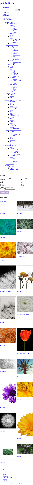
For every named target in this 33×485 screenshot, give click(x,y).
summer (15, 161)
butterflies (15, 50)
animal (14, 42)
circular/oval (16, 108)
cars (14, 81)
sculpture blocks (14, 169)
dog (14, 52)
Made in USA (6, 18)
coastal (11, 94)
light (14, 28)
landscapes (12, 155)
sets (14, 63)
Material (2, 188)
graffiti (11, 91)
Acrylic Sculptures (11, 166)
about (4, 474)
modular (12, 104)
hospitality (12, 121)
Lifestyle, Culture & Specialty (13, 130)
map (14, 90)
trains (14, 83)
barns (14, 70)
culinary (12, 131)
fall (13, 162)
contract (12, 117)
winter (14, 158)
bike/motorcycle (17, 80)
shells (11, 97)
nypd (11, 144)
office (11, 118)
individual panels (17, 62)
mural (11, 38)
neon (14, 86)
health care (12, 120)
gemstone (12, 35)
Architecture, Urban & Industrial (14, 64)
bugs (14, 49)
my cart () (6, 7)
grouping (12, 106)
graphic (11, 36)
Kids (7, 165)
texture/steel (16, 73)
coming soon (16, 128)
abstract (11, 25)
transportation (13, 77)
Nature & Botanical (11, 145)
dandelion (15, 152)
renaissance (12, 140)
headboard (12, 101)
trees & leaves (16, 154)
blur (14, 26)
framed (11, 114)
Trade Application (7, 19)
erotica (11, 132)
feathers (15, 53)
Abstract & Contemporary (13, 23)
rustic (11, 69)
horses (11, 60)
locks (14, 72)
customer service (7, 477)
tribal (11, 141)
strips (11, 111)
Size (2, 187)
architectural (13, 66)
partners (5, 16)
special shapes (13, 107)
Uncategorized (10, 164)
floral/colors (16, 151)
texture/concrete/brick (18, 74)
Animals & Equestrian (12, 45)
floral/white (16, 149)
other (11, 113)
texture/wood (16, 76)
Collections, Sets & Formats (13, 100)
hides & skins (16, 55)
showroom (6, 15)
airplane (15, 79)
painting (15, 29)
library (11, 67)
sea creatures (16, 59)
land (14, 56)
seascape (12, 96)
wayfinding (12, 124)
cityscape (15, 87)
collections (6, 12)
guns (11, 137)
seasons (11, 157)
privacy (5, 480)
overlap (11, 110)
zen (10, 43)
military (11, 138)
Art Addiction (7, 3)
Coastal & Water (10, 93)
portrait (14, 57)
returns (5, 479)
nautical (12, 98)
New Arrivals (9, 22)
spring (14, 159)
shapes (14, 30)
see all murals (16, 39)
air (13, 47)
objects (14, 89)
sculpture (12, 168)
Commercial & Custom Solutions (14, 115)
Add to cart (4, 192)
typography (12, 142)
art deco (12, 33)
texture (14, 32)
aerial (11, 147)
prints (4, 14)
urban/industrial (13, 84)
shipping (5, 476)
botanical (12, 148)
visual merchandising (15, 125)
